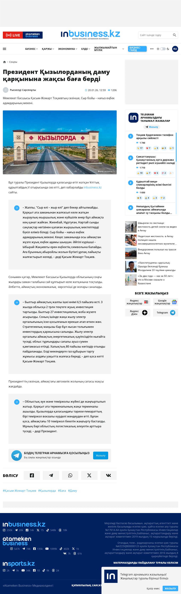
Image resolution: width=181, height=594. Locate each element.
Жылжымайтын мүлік (105, 49)
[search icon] (174, 35)
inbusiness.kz (92, 187)
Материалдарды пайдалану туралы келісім (145, 562)
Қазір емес (153, 588)
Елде (84, 48)
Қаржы (47, 48)
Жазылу (170, 588)
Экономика (66, 48)
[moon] (168, 48)
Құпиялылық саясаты (88, 585)
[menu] (4, 49)
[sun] (158, 48)
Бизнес (30, 48)
